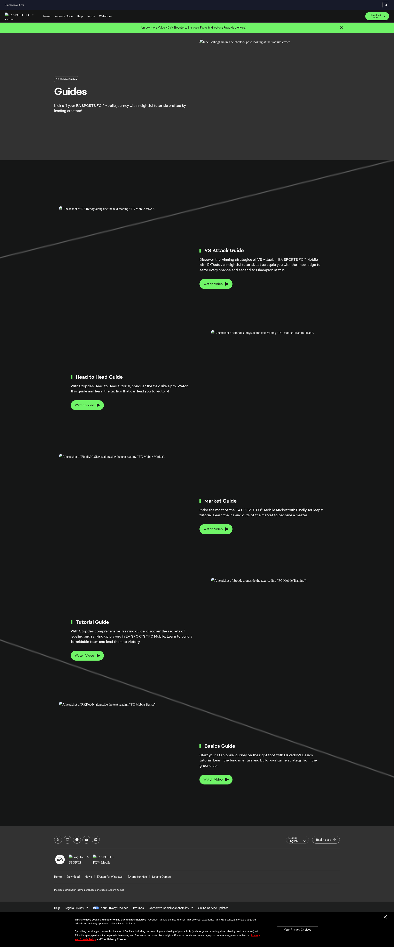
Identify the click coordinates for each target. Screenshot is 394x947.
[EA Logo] (60, 859)
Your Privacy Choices (297, 929)
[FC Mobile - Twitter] (58, 840)
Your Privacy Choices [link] (114, 908)
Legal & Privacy (74, 908)
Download (73, 877)
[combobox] (297, 840)
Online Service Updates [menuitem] (213, 908)
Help (80, 16)
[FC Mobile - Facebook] (77, 840)
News (46, 16)
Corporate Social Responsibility (169, 908)
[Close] (341, 27)
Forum (91, 16)
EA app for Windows (110, 877)
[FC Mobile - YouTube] (86, 840)
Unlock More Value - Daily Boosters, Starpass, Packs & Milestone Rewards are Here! (193, 27)
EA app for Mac (137, 877)
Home (58, 877)
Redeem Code (64, 16)
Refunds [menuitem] (138, 908)
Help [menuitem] (57, 908)
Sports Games (161, 877)
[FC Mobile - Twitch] (96, 840)
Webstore (105, 16)
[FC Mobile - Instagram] (67, 840)
